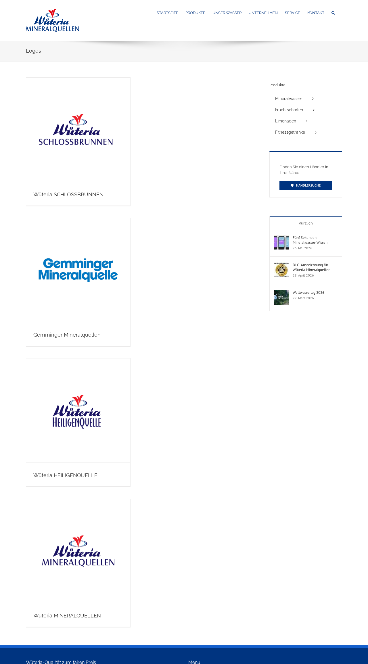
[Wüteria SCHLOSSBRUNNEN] (78, 130)
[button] (333, 12)
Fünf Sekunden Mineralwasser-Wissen (310, 240)
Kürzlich (306, 223)
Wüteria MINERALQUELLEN (67, 616)
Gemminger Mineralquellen (67, 335)
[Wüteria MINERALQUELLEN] (78, 551)
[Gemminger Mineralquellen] (78, 270)
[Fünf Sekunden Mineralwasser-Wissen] (281, 237)
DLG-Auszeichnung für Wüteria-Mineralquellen (311, 267)
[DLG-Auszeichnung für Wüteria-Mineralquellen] (281, 265)
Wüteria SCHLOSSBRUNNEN (68, 194)
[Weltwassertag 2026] (281, 292)
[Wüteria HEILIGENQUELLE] (78, 410)
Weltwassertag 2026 (308, 292)
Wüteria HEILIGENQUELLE (65, 475)
